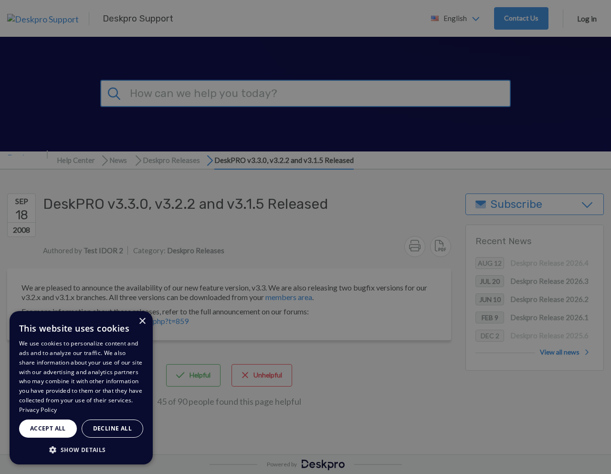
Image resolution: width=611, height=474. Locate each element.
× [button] (142, 321)
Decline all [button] (112, 428)
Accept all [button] (48, 428)
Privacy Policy (38, 410)
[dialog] (81, 387)
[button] (81, 449)
